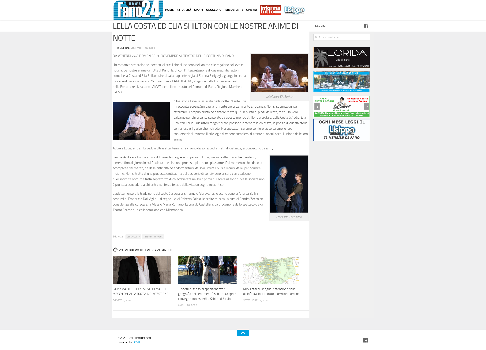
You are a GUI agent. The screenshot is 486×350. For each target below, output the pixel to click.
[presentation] (317, 106)
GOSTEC (137, 342)
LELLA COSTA (133, 236)
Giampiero (122, 48)
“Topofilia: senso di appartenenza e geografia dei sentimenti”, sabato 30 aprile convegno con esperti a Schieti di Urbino (207, 294)
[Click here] (341, 58)
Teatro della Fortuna (153, 236)
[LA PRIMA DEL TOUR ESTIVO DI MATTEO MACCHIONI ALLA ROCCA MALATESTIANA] (145, 269)
